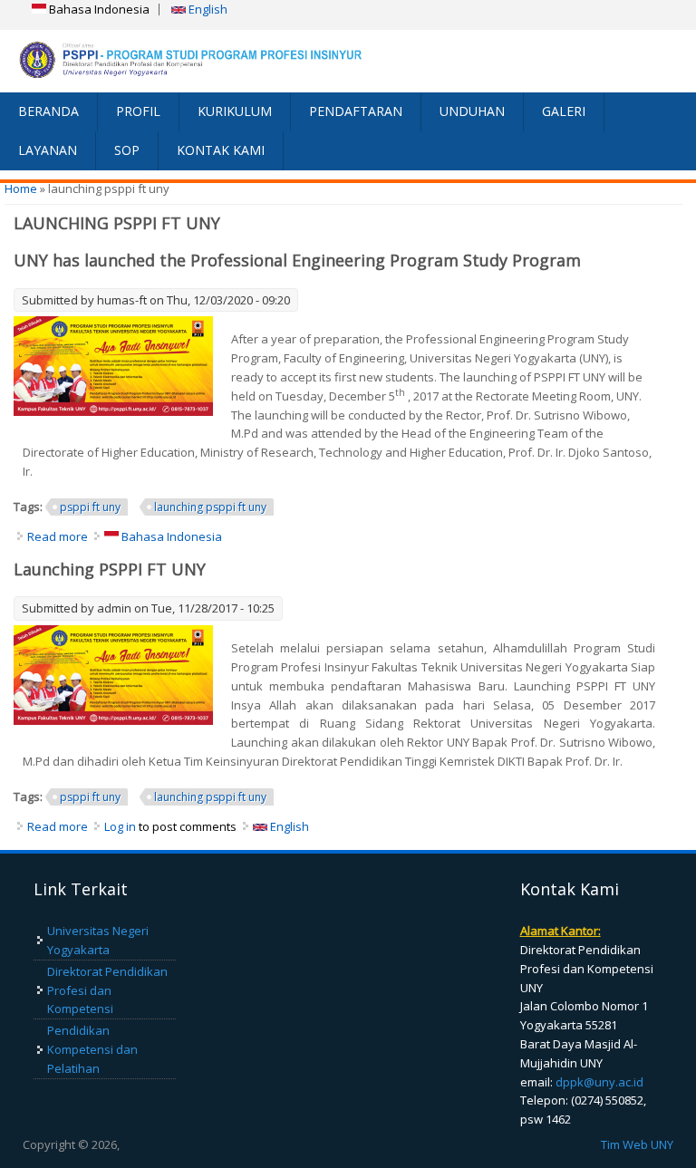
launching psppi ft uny (210, 507)
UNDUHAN (472, 111)
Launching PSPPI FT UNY (110, 569)
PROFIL (138, 111)
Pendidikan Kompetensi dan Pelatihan (92, 1049)
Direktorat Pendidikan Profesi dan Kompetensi (107, 990)
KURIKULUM (235, 111)
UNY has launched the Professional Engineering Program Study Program (297, 260)
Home (21, 188)
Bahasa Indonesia (98, 9)
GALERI (563, 111)
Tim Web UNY (637, 1144)
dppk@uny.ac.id (599, 1082)
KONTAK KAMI (221, 150)
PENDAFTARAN (355, 111)
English (206, 9)
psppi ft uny (90, 507)
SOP (127, 150)
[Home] (174, 60)
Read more (57, 536)
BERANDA (48, 111)
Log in (120, 826)
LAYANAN (47, 150)
